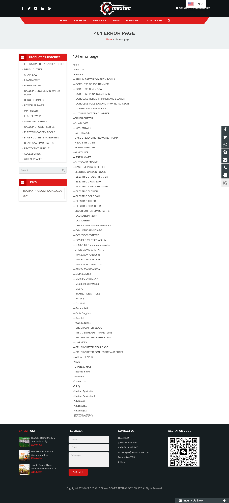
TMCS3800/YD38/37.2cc (89, 264)
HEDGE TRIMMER (85, 142)
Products (78, 74)
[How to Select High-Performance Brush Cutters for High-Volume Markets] (24, 474)
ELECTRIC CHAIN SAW (88, 181)
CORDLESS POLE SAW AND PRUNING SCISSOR (102, 103)
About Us (79, 69)
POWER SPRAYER (85, 147)
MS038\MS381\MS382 (88, 284)
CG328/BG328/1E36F (87, 235)
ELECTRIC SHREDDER (88, 206)
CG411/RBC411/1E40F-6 (89, 230)
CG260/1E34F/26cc (86, 215)
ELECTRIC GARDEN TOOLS (90, 172)
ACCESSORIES (83, 323)
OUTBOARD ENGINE (86, 162)
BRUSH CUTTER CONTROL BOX (93, 337)
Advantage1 (80, 405)
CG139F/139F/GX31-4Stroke (91, 240)
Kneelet (80, 318)
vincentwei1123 (127, 457)
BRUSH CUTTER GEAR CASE (92, 347)
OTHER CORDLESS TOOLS (91, 108)
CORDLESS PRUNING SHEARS (93, 94)
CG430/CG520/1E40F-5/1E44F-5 (93, 225)
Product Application (84, 391)
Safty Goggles (83, 313)
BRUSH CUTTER (84, 118)
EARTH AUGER (83, 133)
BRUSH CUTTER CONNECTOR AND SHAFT (99, 352)
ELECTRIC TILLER (86, 201)
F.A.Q (77, 386)
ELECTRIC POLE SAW (88, 196)
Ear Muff (80, 303)
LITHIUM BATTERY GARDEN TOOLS (95, 79)
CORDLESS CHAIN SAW (89, 89)
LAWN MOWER (83, 128)
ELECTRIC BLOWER (87, 191)
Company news (83, 366)
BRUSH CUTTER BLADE (89, 327)
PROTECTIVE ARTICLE (87, 293)
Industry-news (82, 371)
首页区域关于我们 (83, 415)
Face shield (82, 308)
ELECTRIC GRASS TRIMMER (92, 176)
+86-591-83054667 (129, 447)
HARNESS (81, 342)
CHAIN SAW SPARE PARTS (89, 249)
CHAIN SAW (81, 123)
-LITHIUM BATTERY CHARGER (92, 113)
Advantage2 (80, 410)
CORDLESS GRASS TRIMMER (92, 84)
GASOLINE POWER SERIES (90, 167)
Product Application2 (85, 396)
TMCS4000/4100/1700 (88, 259)
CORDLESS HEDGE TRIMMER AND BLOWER (100, 98)
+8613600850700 (128, 443)
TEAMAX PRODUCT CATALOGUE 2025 (42, 193)
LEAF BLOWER (83, 157)
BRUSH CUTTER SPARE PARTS (92, 210)
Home (75, 64)
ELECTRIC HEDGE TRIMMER (92, 186)
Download (79, 376)
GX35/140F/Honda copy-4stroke (93, 245)
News (77, 362)
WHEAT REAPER (84, 357)
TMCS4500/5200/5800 (88, 269)
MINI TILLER (82, 152)
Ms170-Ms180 (83, 274)
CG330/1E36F (83, 220)
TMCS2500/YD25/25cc (88, 254)
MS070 (79, 288)
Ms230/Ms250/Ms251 (87, 279)
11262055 (124, 438)
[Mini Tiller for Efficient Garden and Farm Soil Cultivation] (24, 460)
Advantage (79, 401)
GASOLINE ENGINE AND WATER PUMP (96, 137)
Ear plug (80, 298)
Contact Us (80, 381)
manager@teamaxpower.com (134, 452)
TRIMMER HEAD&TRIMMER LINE (94, 332)
